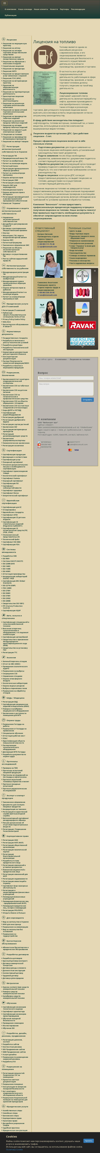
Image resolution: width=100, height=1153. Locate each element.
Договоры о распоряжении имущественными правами (15, 229)
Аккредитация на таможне (14, 809)
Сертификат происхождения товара (15, 472)
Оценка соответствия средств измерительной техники (16, 988)
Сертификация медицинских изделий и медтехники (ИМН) (16, 705)
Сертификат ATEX (10, 515)
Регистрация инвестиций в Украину (14, 882)
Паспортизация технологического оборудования (11, 747)
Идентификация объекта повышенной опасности (14, 742)
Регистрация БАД (10, 702)
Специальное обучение (13, 733)
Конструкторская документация (10, 358)
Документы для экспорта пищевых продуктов (14, 806)
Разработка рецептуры (12, 345)
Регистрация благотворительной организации (11, 856)
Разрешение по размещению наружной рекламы (15, 1058)
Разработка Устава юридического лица (11, 862)
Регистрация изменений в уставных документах (14, 866)
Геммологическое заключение (16, 443)
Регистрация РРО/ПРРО (13, 910)
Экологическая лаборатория (15, 683)
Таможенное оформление (14, 802)
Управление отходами (12, 676)
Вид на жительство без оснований (13, 930)
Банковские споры (11, 1116)
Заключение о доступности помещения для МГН (14, 714)
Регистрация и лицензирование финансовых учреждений (16, 892)
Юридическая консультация (15, 1130)
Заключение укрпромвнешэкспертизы (14, 439)
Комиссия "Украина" (12, 203)
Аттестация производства (14, 574)
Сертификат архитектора (14, 1011)
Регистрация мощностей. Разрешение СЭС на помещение (14, 1075)
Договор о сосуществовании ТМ (15, 255)
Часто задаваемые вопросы (82, 263)
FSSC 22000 (7, 588)
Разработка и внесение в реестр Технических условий (15, 342)
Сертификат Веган (11, 493)
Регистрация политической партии (15, 851)
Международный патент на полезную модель (15, 293)
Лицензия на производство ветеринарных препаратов (14, 138)
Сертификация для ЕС (12, 507)
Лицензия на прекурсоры (14, 69)
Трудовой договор (10, 976)
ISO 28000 (6, 601)
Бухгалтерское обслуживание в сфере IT (15, 325)
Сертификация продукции (14, 454)
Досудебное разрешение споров (13, 1124)
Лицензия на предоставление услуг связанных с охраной (16, 75)
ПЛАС (5, 738)
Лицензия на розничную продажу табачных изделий (15, 122)
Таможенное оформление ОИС (16, 245)
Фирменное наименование (82, 241)
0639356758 (45, 447)
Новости (54, 9)
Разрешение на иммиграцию (15, 927)
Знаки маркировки (78, 258)
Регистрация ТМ (10, 156)
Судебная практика (11, 1128)
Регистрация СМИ (10, 180)
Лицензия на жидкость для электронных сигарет (14, 131)
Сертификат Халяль (11, 478)
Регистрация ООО (10, 840)
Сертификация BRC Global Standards (14, 582)
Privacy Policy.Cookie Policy (14, 319)
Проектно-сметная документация (11, 1081)
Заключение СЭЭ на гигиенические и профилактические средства (15, 397)
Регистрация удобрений (13, 417)
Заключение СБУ (10, 427)
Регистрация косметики (13, 446)
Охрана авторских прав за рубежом (14, 289)
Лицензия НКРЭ (9, 71)
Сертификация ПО (11, 483)
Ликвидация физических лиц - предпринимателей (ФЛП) (16, 902)
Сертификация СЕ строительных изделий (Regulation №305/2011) (13, 524)
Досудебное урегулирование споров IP (15, 225)
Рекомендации (78, 9)
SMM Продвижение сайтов (14, 1052)
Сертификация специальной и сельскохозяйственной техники (16, 624)
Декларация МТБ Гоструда (14, 752)
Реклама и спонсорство (80, 261)
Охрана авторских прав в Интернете (14, 193)
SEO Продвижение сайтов (14, 1049)
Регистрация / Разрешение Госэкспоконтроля (14, 830)
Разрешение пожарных (13, 1084)
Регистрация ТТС (10, 652)
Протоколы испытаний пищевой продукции (13, 772)
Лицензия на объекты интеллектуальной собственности (12, 250)
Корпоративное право (12, 1118)
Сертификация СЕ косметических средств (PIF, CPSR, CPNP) (15, 530)
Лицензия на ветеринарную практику (15, 82)
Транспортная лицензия (13, 96)
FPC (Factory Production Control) (13, 607)
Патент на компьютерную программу (14, 174)
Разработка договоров (12, 958)
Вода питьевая (76, 250)
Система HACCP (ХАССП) (13, 561)
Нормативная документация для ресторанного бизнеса (15, 353)
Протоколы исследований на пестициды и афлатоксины (15, 776)
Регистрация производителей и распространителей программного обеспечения (16, 199)
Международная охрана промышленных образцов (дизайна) (14, 283)
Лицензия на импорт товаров (15, 141)
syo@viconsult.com (48, 246)
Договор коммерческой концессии (13, 964)
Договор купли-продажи (13, 978)
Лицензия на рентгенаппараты (10, 100)
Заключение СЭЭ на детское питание (15, 391)
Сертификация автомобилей (15, 637)
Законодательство (78, 253)
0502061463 (45, 444)
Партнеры (64, 9)
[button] (82, 274)
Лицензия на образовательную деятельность (10, 87)
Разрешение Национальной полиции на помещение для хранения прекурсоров (15, 1100)
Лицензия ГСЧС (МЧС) (12, 78)
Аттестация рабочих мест (14, 736)
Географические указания (81, 243)
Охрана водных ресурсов (14, 686)
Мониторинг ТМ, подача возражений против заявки (15, 236)
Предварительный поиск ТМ (15, 158)
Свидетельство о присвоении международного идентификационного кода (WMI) (15, 642)
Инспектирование (11, 1026)
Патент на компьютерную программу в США (14, 298)
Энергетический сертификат (15, 496)
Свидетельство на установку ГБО (15, 649)
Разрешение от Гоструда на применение (15, 730)
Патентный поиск (10, 166)
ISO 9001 (6, 559)
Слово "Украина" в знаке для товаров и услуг (82, 247)
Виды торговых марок (79, 234)
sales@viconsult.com (78, 444)
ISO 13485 (6, 569)
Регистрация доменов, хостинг (12, 1041)
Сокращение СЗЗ (10, 674)
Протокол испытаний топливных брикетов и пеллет (16, 781)
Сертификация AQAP (12, 611)
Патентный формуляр (12, 243)
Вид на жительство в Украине (16, 922)
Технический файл (11, 539)
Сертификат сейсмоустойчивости (12, 487)
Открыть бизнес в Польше (14, 913)
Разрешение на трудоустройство (10, 935)
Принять (88, 1141)
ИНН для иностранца (12, 924)
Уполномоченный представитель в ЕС (11, 536)
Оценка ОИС (8, 240)
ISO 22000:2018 (9, 564)
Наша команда (25, 9)
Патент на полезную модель (15, 163)
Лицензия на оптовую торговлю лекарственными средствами (15, 53)
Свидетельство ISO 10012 (13, 603)
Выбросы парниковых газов (15, 688)
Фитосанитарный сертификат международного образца (16, 819)
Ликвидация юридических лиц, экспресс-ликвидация (14, 907)
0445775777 (74, 442)
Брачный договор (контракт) (15, 961)
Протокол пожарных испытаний (11, 785)
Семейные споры (10, 1113)
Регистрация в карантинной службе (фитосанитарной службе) (15, 814)
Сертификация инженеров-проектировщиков (14, 1015)
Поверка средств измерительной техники (14, 993)
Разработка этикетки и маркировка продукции (13, 367)
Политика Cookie (14, 1149)
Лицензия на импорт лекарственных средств (13, 58)
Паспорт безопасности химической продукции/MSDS (16, 362)
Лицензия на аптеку (11, 48)
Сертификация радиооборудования (12, 414)
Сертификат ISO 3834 (11, 542)
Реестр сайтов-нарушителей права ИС (15, 260)
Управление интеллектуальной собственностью (11, 219)
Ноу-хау (6, 233)
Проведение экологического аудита (15, 667)
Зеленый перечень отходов (15, 661)
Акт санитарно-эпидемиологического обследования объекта (13, 1093)
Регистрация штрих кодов (14, 183)
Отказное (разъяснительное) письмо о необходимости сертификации (15, 467)
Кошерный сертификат (13, 481)
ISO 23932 (6, 598)
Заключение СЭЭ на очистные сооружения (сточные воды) (16, 407)
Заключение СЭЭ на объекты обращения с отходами (15, 402)
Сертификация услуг (11, 460)
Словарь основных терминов (82, 256)
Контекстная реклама (12, 1047)
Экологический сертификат (15, 476)
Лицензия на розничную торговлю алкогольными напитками (14, 105)
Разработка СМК (10, 556)
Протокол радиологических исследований (15, 790)
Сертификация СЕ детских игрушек (14, 518)
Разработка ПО (9, 1062)
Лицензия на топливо (12, 134)
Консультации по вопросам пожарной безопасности (14, 1088)
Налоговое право (10, 1121)
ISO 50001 (6, 593)
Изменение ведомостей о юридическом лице (14, 871)
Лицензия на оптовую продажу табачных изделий (15, 126)
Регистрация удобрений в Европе (14, 421)
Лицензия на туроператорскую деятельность (16, 93)
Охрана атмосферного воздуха (12, 680)
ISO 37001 (6, 596)
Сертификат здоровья (12, 490)
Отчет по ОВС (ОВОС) (11, 664)
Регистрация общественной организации (15, 846)
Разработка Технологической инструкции (15, 349)
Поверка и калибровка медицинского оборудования (16, 710)
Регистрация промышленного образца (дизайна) (16, 170)
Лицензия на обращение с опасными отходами (14, 63)
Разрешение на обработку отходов (14, 692)
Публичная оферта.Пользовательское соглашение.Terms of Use (14, 315)
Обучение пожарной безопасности (11, 1020)
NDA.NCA (7, 322)
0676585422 (45, 442)
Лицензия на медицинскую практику (15, 44)
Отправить (87, 400)
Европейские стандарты (13, 512)
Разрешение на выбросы (13, 671)
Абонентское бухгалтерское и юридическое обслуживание (16, 948)
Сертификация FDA (11, 545)
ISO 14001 (6, 566)
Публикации (10, 15)
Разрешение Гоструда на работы (13, 725)
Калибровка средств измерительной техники (14, 997)
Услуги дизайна (9, 1055)
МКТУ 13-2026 (75, 231)
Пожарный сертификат (13, 462)
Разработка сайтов (11, 1044)
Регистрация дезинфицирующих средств (15, 435)
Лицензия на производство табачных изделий (14, 117)
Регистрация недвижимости (15, 879)
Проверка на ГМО (10, 768)
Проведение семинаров (13, 1023)
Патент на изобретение (13, 161)
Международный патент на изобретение (15, 278)
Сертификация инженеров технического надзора (14, 1008)
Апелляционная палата (13, 190)
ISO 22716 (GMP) (9, 586)
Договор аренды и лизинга (14, 968)
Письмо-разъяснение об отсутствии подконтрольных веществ (15, 825)
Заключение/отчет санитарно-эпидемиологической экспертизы (16, 381)
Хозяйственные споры (12, 1111)
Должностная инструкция (14, 970)
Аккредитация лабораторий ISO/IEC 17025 (15, 577)
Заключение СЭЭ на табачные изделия (16, 387)
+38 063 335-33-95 (46, 292)
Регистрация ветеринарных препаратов (15, 430)
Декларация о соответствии (15, 457)
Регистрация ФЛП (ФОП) (13, 843)
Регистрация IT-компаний (14, 310)
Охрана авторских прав (13, 178)
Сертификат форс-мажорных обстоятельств (15, 887)
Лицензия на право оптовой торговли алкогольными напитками (15, 112)
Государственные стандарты (15, 338)
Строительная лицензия (13, 66)
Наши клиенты (41, 9)
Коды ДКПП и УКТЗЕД (12, 410)
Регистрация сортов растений (16, 424)
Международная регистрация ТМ (16, 273)
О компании (10, 9)
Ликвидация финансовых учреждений (14, 898)
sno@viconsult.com (48, 295)
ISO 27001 (6, 591)
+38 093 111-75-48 (46, 244)
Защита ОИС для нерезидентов (10, 186)
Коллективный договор (13, 973)
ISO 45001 (6, 571)
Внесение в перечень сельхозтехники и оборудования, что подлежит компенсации (15, 631)
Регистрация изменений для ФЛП (15, 875)
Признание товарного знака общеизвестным (82, 237)
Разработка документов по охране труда (14, 755)
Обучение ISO (9, 1028)
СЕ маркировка (9, 510)
